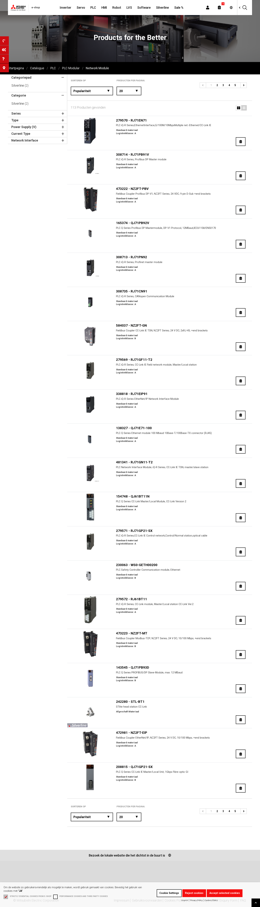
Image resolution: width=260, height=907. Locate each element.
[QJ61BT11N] (90, 507)
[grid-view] (244, 107)
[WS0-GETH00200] (90, 575)
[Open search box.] (244, 7)
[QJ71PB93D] (90, 678)
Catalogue (37, 68)
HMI (104, 7)
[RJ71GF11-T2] (90, 370)
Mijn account (207, 7)
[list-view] (238, 107)
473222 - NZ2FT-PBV (132, 189)
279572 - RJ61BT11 (131, 599)
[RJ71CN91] (90, 302)
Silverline (162, 7)
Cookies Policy (211, 900)
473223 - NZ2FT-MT (131, 633)
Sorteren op (78, 80)
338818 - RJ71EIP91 (132, 394)
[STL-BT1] (90, 712)
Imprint (184, 900)
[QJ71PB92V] (90, 233)
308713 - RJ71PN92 (131, 257)
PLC (93, 7)
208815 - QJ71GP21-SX (134, 767)
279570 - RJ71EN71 (131, 120)
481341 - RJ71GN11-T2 (134, 462)
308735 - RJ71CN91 (131, 291)
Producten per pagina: (131, 80)
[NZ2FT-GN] (90, 336)
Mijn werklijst (219, 7)
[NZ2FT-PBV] (90, 199)
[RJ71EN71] (90, 131)
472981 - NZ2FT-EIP (131, 733)
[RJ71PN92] (90, 268)
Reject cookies (194, 893)
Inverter (65, 7)
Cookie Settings (169, 893)
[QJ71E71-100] (90, 439)
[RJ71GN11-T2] (90, 473)
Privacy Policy (196, 900)
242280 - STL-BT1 (130, 702)
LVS (129, 7)
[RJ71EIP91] (90, 404)
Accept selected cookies (224, 893)
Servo (81, 7)
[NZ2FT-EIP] (90, 743)
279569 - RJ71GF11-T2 (134, 360)
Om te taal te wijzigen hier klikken (231, 7)
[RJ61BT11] (90, 610)
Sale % (178, 7)
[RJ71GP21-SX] (90, 541)
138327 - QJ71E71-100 (134, 428)
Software (144, 7)
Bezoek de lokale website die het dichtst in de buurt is (127, 855)
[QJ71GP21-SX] (90, 777)
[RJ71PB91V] (90, 165)
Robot (116, 7)
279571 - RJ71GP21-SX (134, 531)
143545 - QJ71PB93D (132, 667)
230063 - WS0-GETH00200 (136, 565)
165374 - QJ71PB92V (132, 223)
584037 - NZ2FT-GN (131, 325)
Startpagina (16, 68)
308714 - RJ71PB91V (132, 154)
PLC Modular (71, 68)
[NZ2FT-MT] (90, 644)
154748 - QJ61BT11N (132, 496)
